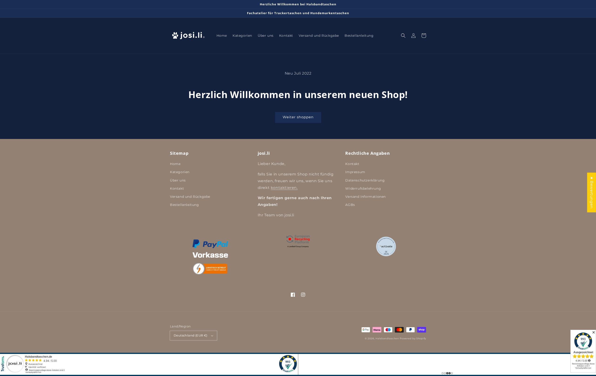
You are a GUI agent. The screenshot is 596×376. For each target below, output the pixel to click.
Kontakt (177, 188)
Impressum (355, 172)
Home (175, 164)
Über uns (178, 180)
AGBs (350, 205)
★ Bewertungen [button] (591, 192)
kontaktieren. (284, 187)
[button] (403, 35)
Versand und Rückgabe (190, 197)
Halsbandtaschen (387, 338)
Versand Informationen (365, 197)
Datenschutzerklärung (365, 180)
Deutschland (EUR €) (190, 335)
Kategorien (180, 172)
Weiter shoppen (298, 117)
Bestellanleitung (184, 205)
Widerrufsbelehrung (363, 188)
